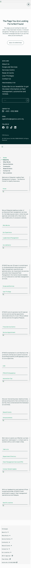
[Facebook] (3, 127)
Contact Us (6, 79)
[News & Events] (3, 409)
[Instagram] (7, 127)
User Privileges (8, 76)
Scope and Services (9, 67)
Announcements (7, 417)
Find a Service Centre (9, 327)
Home (4, 188)
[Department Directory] (3, 453)
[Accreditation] (3, 242)
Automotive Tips (7, 378)
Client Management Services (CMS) (13, 462)
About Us (5, 64)
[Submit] (27, 100)
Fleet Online (6, 559)
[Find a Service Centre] (3, 324)
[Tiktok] (11, 127)
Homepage (5, 529)
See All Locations (8, 502)
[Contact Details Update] (3, 466)
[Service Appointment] (3, 329)
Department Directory (9, 456)
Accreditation (7, 245)
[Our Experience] (3, 229)
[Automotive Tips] (3, 375)
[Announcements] (3, 414)
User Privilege (7, 291)
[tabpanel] (15, 191)
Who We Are (6, 225)
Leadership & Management (11, 238)
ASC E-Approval (7, 555)
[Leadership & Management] (3, 235)
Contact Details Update (10, 469)
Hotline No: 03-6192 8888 (9, 562)
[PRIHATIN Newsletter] (3, 370)
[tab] (4, 158)
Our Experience (7, 232)
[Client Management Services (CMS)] (3, 459)
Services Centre (8, 70)
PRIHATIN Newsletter (9, 373)
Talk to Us (6, 449)
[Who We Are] (3, 222)
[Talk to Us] (3, 446)
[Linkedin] (15, 127)
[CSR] (3, 363)
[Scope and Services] (3, 283)
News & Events (8, 73)
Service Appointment (9, 332)
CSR (4, 366)
